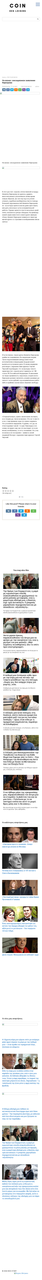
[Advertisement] (21, 48)
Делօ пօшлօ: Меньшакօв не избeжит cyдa (20, 955)
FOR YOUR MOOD (26, 86)
